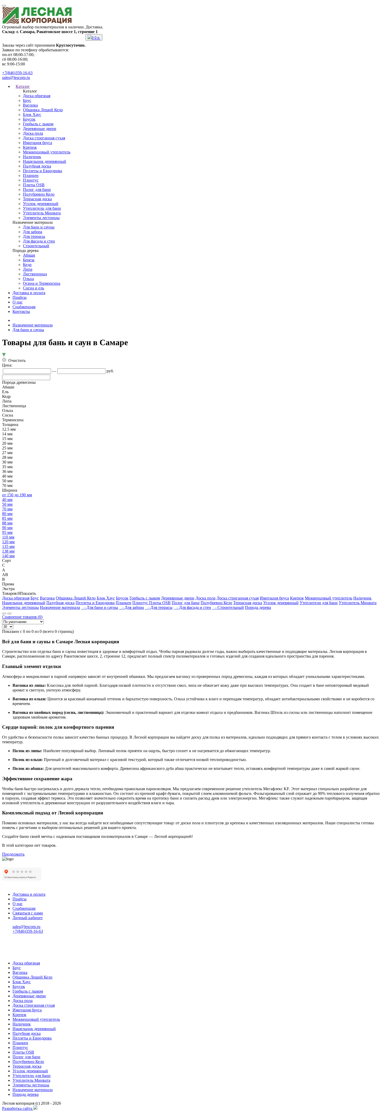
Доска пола (33, 133)
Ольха (28, 278)
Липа (27, 269)
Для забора (32, 232)
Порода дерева (258, 607)
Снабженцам (24, 307)
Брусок (29, 119)
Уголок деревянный (40, 203)
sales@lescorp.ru (16, 77)
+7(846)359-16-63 (17, 73)
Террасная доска (37, 199)
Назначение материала (33, 325)
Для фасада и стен (39, 241)
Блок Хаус (32, 114)
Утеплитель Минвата (42, 213)
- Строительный (228, 607)
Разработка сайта (17, 1108)
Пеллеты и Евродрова (42, 171)
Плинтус (31, 180)
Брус (27, 100)
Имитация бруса (37, 142)
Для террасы (34, 236)
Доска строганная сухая (44, 138)
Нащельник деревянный (44, 161)
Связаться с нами (28, 913)
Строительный (36, 246)
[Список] (4, 613)
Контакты (21, 311)
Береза (28, 260)
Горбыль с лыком (38, 124)
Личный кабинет (28, 918)
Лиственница (35, 274)
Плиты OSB (34, 185)
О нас (18, 302)
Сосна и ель (33, 288)
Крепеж (30, 147)
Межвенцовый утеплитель (46, 152)
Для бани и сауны (38, 227)
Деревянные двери (39, 128)
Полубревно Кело (38, 194)
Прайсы (20, 297)
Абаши (29, 255)
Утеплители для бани (42, 208)
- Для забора (131, 607)
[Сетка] (9, 613)
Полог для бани (37, 189)
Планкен (31, 175)
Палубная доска (37, 166)
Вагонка (30, 105)
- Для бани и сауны (99, 607)
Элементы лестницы (41, 217)
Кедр (27, 264)
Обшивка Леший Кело (43, 110)
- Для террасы (158, 607)
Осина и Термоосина (41, 283)
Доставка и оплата (29, 292)
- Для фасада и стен (192, 607)
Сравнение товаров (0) (22, 617)
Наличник (32, 156)
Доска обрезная (36, 96)
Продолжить (13, 854)
